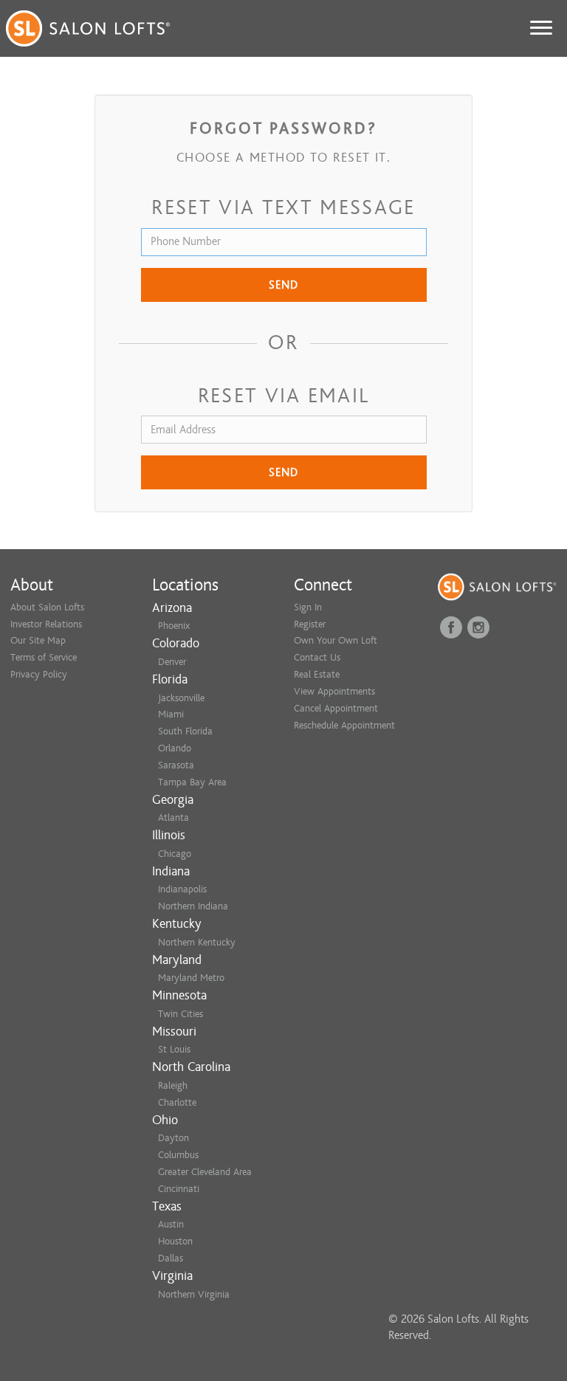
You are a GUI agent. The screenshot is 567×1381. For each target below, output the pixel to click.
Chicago (174, 853)
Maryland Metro (191, 977)
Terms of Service (43, 657)
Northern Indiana (193, 906)
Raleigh (173, 1085)
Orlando (174, 748)
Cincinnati (178, 1188)
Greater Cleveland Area (205, 1171)
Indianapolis (182, 889)
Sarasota (176, 765)
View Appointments (334, 691)
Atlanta (173, 817)
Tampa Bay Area (192, 782)
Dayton (173, 1137)
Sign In (308, 607)
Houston (175, 1241)
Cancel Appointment (336, 708)
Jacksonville (181, 697)
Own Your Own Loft (335, 640)
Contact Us (317, 657)
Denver (172, 661)
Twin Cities (180, 1013)
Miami (171, 714)
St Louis (174, 1049)
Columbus (178, 1154)
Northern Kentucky (197, 942)
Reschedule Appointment (344, 725)
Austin (171, 1224)
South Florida (185, 731)
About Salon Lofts (47, 607)
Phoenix (174, 625)
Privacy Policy (38, 674)
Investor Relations (46, 624)
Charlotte (177, 1102)
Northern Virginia (194, 1294)
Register (310, 624)
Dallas (170, 1258)
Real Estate (317, 674)
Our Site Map (38, 640)
